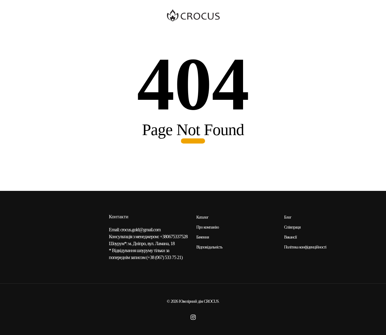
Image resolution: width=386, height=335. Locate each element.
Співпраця (292, 227)
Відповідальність (209, 247)
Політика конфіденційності (305, 247)
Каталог (202, 217)
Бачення (202, 237)
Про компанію (207, 227)
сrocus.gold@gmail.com (140, 229)
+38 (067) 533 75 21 (164, 257)
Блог (287, 217)
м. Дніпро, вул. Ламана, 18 (151, 243)
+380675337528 (174, 236)
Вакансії (290, 237)
